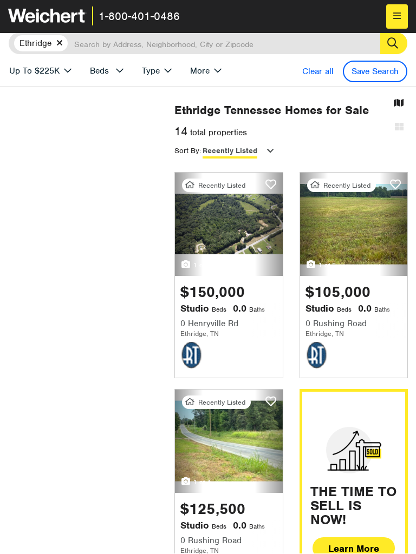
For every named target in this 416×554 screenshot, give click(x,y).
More (200, 70)
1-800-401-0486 (139, 16)
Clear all (318, 71)
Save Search (375, 71)
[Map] (398, 103)
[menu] (397, 16)
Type (151, 70)
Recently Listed (230, 150)
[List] (399, 127)
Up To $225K (34, 70)
